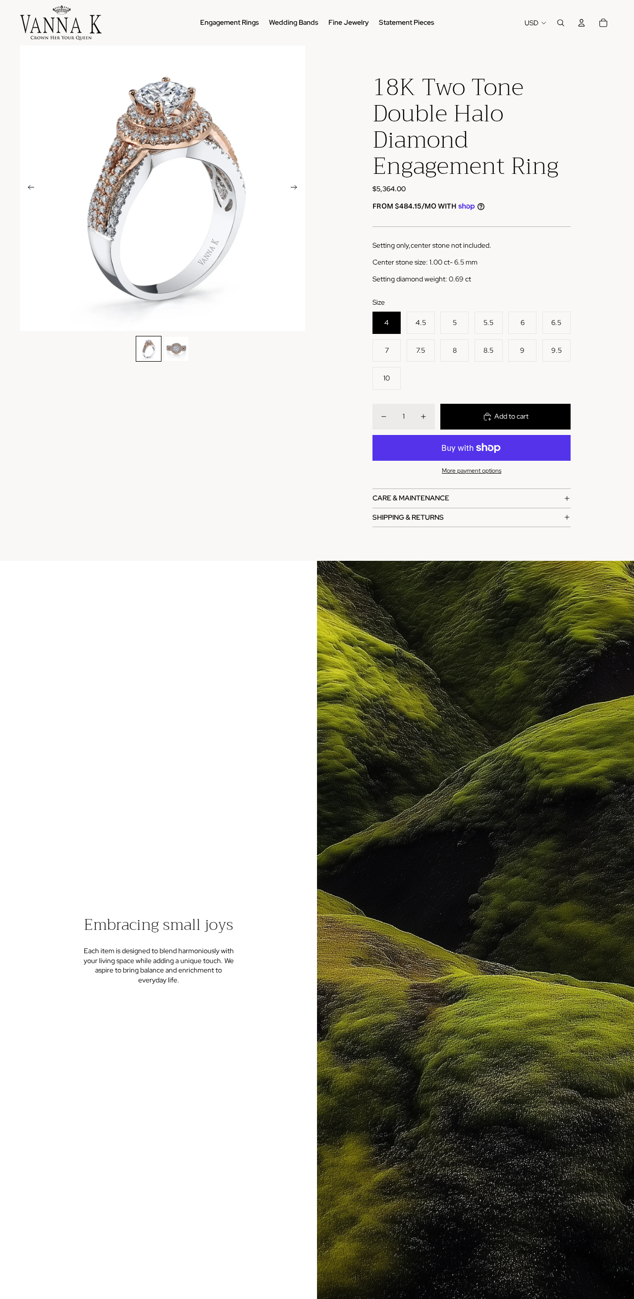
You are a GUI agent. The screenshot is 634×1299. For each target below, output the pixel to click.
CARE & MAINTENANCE (410, 497)
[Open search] (561, 23)
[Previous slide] (28, 188)
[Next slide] (297, 188)
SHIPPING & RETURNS (408, 517)
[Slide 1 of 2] (148, 349)
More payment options (471, 471)
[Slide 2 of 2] (176, 349)
